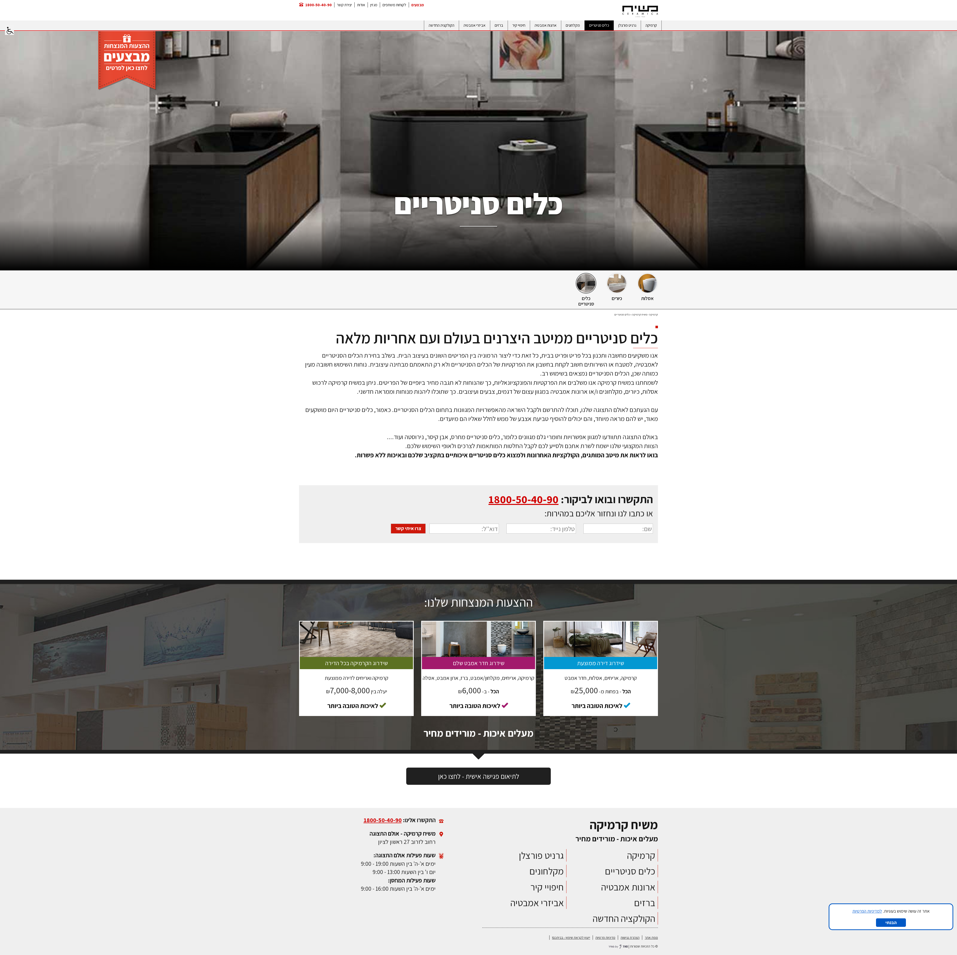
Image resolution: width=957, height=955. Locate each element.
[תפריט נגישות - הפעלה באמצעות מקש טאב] (9, 29)
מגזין (373, 4)
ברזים (499, 25)
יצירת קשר (344, 4)
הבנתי (891, 922)
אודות (361, 4)
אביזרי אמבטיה (474, 25)
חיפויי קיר (518, 25)
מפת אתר (651, 937)
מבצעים (417, 4)
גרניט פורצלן (627, 25)
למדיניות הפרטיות (867, 911)
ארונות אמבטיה (546, 25)
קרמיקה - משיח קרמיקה (645, 314)
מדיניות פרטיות (605, 937)
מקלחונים (573, 25)
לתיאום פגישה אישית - (478, 776)
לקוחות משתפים (394, 4)
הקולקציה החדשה (441, 25)
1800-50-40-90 (318, 4)
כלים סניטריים (599, 25)
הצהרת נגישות (630, 937)
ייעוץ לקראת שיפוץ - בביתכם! (571, 937)
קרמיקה (651, 25)
